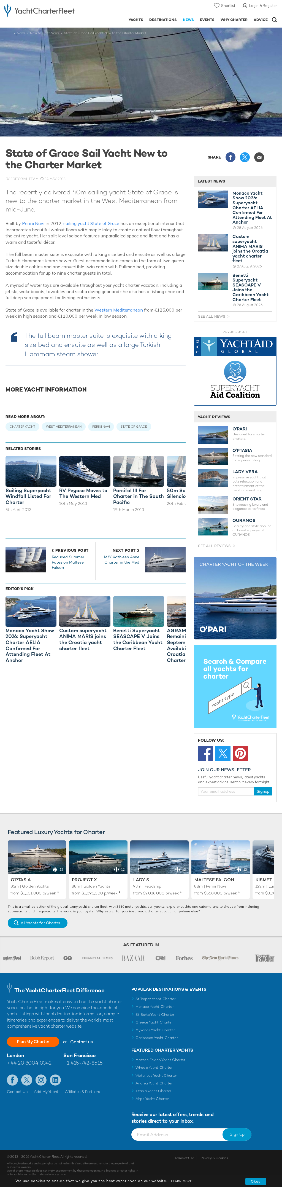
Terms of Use (184, 1158)
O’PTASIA (242, 450)
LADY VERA (245, 471)
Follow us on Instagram (41, 1080)
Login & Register (263, 5)
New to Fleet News (44, 33)
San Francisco (79, 1055)
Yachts (136, 19)
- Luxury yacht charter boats (39, 10)
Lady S (141, 880)
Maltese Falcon (214, 880)
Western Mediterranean (118, 310)
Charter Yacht (22, 426)
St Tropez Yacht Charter (155, 998)
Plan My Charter (33, 1041)
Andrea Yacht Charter (154, 1083)
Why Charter (234, 19)
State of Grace (104, 223)
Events (207, 19)
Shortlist (228, 5)
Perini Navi (33, 223)
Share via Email (259, 157)
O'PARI (239, 429)
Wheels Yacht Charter (154, 1067)
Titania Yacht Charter (153, 1091)
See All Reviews (214, 545)
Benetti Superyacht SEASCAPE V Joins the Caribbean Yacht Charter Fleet (250, 287)
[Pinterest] (240, 753)
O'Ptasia (21, 880)
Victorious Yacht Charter (156, 1075)
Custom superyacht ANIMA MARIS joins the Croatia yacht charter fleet (250, 248)
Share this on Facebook (230, 157)
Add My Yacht (46, 1091)
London (15, 1055)
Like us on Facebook (12, 1080)
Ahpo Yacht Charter (152, 1098)
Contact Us (17, 1091)
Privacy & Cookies (214, 1158)
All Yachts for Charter (40, 922)
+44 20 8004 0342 (29, 1063)
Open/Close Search (274, 19)
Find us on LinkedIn (55, 1080)
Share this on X (245, 157)
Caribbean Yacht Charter (156, 1037)
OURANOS (244, 520)
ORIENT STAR (247, 499)
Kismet (264, 880)
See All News (211, 316)
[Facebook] (205, 753)
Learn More (181, 1181)
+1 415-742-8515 (82, 1063)
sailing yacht (76, 223)
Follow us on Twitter (26, 1080)
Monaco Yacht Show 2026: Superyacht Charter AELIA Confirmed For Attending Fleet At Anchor (252, 208)
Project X (84, 880)
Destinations (163, 19)
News (188, 19)
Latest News (211, 181)
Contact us (81, 1042)
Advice (261, 19)
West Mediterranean (64, 426)
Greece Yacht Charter (154, 1022)
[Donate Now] (235, 371)
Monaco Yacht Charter (154, 1006)
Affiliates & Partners (82, 1091)
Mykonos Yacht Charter (155, 1030)
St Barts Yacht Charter (154, 1014)
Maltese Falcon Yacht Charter (160, 1059)
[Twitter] (222, 753)
